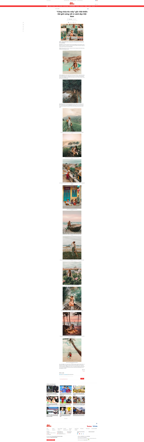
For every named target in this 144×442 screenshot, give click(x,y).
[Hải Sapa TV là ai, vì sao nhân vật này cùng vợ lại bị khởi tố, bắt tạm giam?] (79, 399)
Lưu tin (23, 27)
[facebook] (95, 0)
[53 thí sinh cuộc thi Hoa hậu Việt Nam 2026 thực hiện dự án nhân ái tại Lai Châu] (53, 399)
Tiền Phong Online (66, 0)
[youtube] (80, 433)
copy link (72, 22)
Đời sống (58, 8)
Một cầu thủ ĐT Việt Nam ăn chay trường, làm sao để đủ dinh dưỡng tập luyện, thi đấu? (65, 405)
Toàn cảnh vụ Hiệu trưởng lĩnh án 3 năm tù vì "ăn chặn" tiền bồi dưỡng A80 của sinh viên (52, 415)
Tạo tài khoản (65, 374)
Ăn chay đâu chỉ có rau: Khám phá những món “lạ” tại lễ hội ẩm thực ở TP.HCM (79, 394)
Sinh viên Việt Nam (79, 0)
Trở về (23, 31)
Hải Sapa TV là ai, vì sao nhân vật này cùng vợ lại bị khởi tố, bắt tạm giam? (79, 404)
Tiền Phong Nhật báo (73, 0)
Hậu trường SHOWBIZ (94, 428)
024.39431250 (49, 434)
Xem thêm (96, 6)
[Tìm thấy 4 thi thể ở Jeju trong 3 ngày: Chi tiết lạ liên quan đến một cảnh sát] (53, 389)
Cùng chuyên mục (51, 384)
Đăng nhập (60, 374)
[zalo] (84, 434)
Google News (87, 8)
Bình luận (23, 29)
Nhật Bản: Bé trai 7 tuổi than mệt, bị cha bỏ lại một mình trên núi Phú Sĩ (78, 415)
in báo (73, 22)
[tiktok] (82, 433)
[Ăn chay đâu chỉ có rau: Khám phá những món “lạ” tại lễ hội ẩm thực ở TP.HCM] (79, 389)
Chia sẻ (23, 25)
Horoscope (70, 428)
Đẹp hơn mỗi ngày (60, 428)
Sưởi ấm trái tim (76, 428)
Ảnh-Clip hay (81, 428)
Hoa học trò (49, 425)
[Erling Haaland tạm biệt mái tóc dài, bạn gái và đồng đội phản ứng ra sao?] (66, 410)
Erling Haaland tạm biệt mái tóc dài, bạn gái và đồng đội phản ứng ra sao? (65, 415)
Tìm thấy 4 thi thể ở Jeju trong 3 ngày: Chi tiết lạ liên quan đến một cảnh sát (52, 394)
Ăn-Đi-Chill (64, 428)
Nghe (23, 22)
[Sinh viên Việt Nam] (95, 426)
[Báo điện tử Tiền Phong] (89, 426)
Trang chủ (47, 6)
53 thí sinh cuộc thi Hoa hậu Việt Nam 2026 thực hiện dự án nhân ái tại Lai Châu (53, 405)
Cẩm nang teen (88, 428)
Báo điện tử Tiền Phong (72, 3)
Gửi (82, 378)
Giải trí (47, 428)
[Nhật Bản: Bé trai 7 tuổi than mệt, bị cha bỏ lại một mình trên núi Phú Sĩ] (79, 410)
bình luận (75, 22)
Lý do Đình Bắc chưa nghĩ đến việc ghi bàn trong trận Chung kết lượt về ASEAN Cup (66, 394)
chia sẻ (68, 22)
